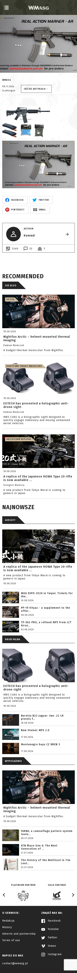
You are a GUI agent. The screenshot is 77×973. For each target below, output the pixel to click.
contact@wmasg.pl (15, 963)
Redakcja (8, 920)
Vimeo (51, 945)
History (7, 927)
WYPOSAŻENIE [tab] (13, 761)
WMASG (6, 80)
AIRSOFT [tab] (10, 520)
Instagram (54, 954)
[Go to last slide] (4, 895)
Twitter (52, 937)
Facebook (54, 920)
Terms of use (11, 940)
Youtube (53, 929)
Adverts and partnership (19, 933)
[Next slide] (73, 895)
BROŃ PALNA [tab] (12, 639)
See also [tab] (10, 285)
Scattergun (8, 90)
